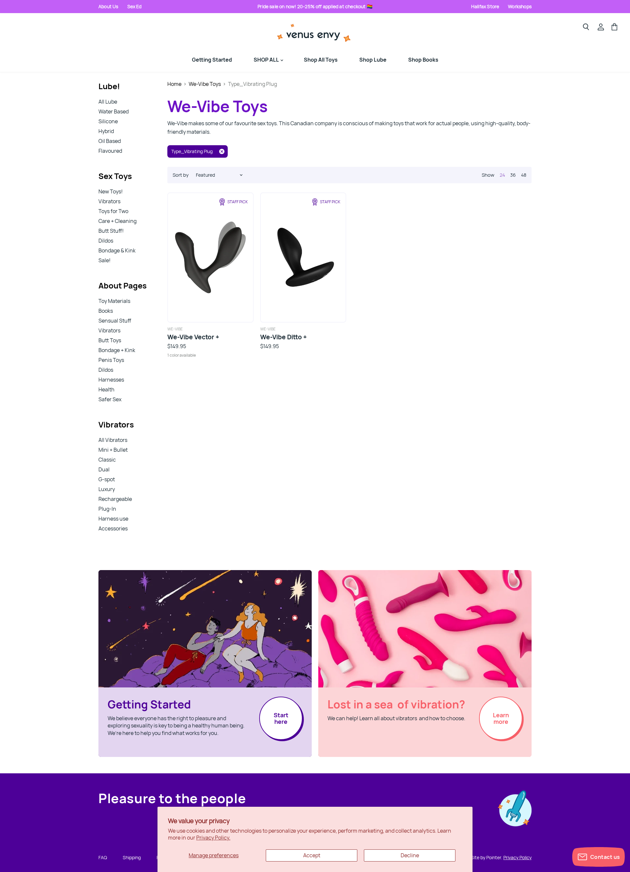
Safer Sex (109, 399)
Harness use (113, 518)
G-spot (106, 479)
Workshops (520, 6)
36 (513, 175)
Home (174, 84)
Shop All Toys (321, 59)
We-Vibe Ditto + (283, 337)
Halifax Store (485, 6)
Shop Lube (373, 59)
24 (502, 175)
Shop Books (423, 59)
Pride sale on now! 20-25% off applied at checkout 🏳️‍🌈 (315, 6)
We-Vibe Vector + (193, 337)
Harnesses (111, 379)
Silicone (108, 121)
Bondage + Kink (116, 350)
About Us (108, 6)
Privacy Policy (517, 857)
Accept (311, 855)
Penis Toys (111, 360)
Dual (104, 469)
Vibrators (109, 201)
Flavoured (110, 150)
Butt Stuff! (111, 230)
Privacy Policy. (213, 837)
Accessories (113, 528)
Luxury (106, 489)
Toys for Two (113, 211)
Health (106, 389)
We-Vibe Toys (205, 84)
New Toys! (110, 191)
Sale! (104, 260)
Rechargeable (115, 499)
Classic (107, 459)
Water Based (113, 111)
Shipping (132, 857)
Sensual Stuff (114, 320)
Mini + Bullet (113, 449)
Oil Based (109, 141)
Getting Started (212, 59)
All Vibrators (112, 440)
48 (523, 175)
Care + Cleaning (117, 221)
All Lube (107, 101)
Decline (410, 855)
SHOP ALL (267, 59)
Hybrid (106, 131)
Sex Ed (134, 6)
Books (105, 310)
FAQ (102, 857)
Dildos (105, 240)
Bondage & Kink (117, 250)
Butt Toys (109, 340)
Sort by (181, 175)
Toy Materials (114, 301)
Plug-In (107, 508)
